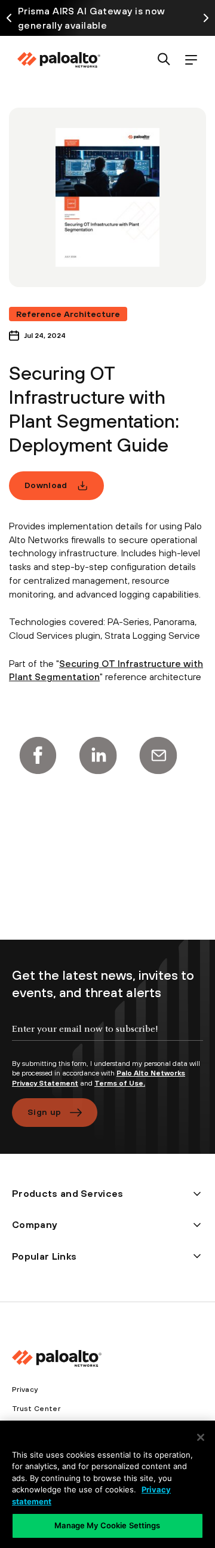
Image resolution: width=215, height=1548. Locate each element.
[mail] (158, 755)
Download (45, 485)
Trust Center (36, 1408)
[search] (163, 60)
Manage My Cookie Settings (107, 1525)
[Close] (201, 1437)
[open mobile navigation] (190, 60)
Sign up (44, 1112)
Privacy (25, 1389)
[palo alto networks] (58, 60)
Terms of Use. (119, 1083)
